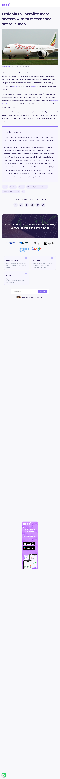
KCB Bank (33, 86)
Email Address (17, 291)
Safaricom (15, 86)
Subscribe (42, 291)
